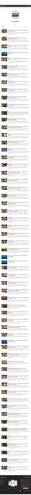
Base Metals (10, 125)
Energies (9, 80)
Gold (9, 44)
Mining (9, 29)
